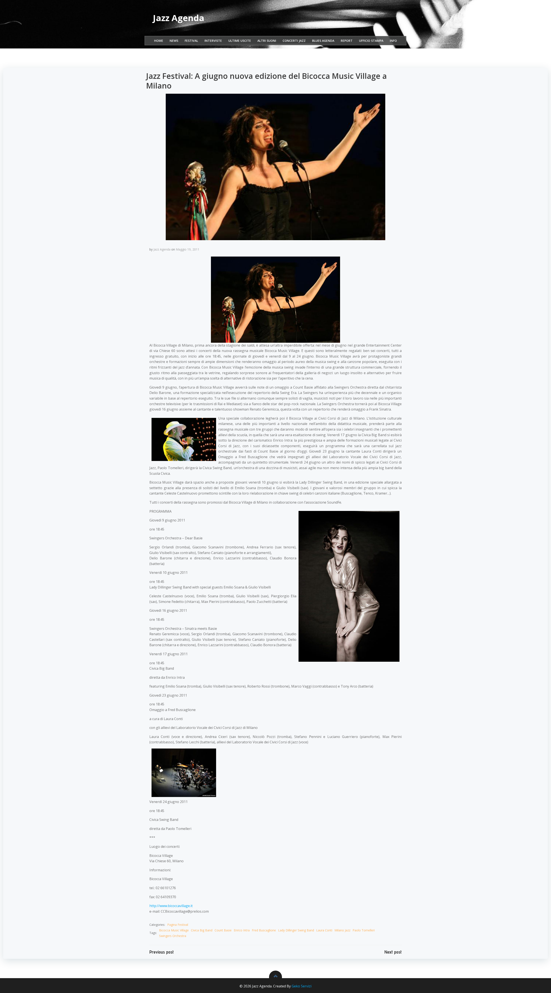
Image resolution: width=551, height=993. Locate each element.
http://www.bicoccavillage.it (171, 905)
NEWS (174, 41)
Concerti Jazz (294, 41)
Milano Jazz (342, 930)
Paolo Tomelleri (364, 930)
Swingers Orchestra (172, 936)
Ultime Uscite (239, 41)
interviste (213, 41)
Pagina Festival (177, 925)
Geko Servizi (301, 986)
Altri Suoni (266, 41)
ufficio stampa (371, 41)
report (347, 41)
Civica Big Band (201, 930)
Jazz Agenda (161, 249)
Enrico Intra (242, 930)
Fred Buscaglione (264, 930)
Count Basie (223, 930)
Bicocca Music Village (174, 930)
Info (393, 41)
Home (158, 41)
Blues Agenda (323, 41)
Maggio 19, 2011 (187, 249)
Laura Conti (324, 930)
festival (191, 41)
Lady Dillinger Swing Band (296, 930)
